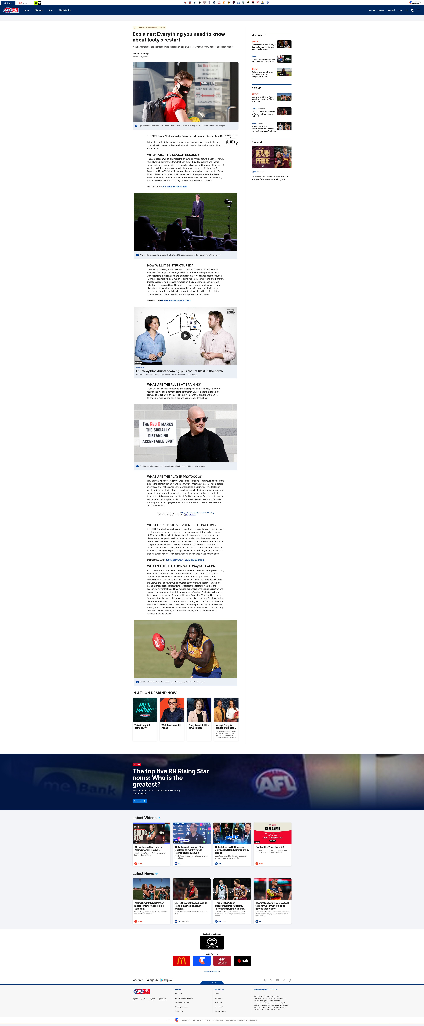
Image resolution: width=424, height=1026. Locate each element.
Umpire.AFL (218, 1002)
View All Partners (210, 971)
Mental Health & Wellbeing (184, 998)
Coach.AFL (218, 998)
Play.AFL (218, 994)
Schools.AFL (219, 1007)
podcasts (261, 109)
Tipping (390, 10)
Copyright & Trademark (234, 1020)
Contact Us (179, 1011)
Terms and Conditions (201, 1020)
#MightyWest (186, 513)
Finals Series (65, 10)
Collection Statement (163, 999)
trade (260, 123)
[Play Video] (185, 335)
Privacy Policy (152, 999)
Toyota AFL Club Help (182, 1002)
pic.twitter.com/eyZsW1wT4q (203, 513)
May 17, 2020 (191, 515)
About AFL (178, 994)
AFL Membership (220, 1011)
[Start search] (406, 10)
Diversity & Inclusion (182, 1007)
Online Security (251, 1020)
